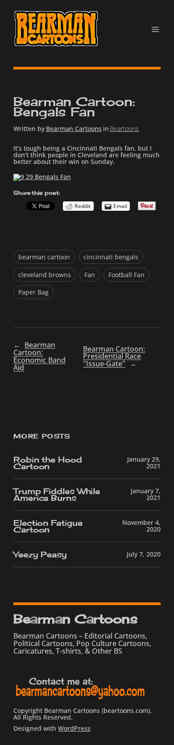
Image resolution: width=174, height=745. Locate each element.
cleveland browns (44, 274)
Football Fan (126, 274)
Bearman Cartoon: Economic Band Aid (39, 356)
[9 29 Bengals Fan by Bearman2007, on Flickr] (42, 176)
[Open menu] (155, 29)
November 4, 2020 (141, 525)
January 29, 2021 (144, 462)
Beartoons (124, 128)
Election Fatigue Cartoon (47, 526)
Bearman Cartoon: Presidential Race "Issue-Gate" (114, 356)
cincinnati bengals (110, 257)
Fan (89, 274)
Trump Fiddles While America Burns (56, 494)
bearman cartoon (44, 257)
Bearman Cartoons (74, 128)
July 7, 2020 (144, 554)
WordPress (74, 728)
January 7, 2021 (146, 494)
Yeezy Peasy (40, 554)
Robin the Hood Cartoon (47, 463)
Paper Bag (33, 292)
